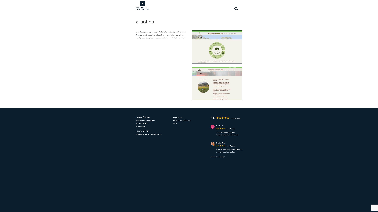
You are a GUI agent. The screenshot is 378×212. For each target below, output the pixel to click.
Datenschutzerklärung (181, 120)
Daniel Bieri (220, 143)
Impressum (177, 117)
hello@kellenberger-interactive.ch (149, 134)
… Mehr (238, 152)
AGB (175, 123)
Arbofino (139, 35)
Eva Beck (219, 126)
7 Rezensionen (235, 118)
